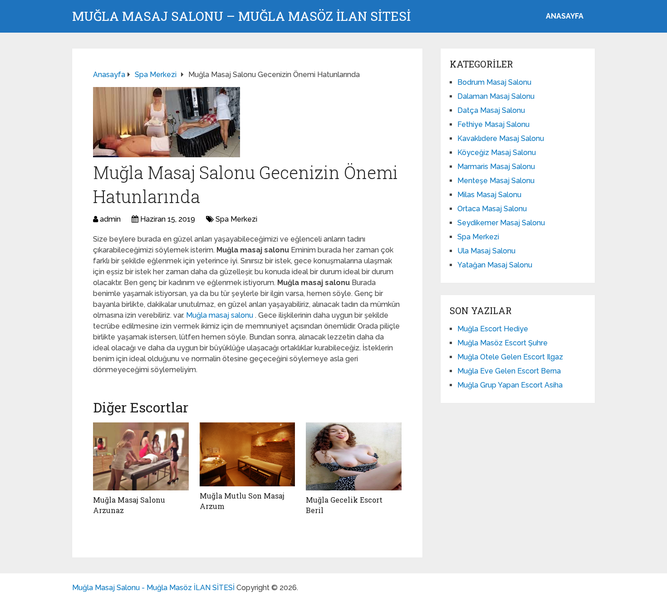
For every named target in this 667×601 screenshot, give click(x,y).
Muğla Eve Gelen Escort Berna (509, 371)
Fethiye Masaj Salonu (493, 124)
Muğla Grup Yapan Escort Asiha (510, 385)
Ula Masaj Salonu (486, 251)
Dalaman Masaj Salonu (496, 96)
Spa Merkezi (236, 219)
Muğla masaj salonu (220, 315)
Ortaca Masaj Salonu (492, 208)
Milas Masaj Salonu (489, 194)
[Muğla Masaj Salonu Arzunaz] (141, 456)
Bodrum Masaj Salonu (494, 82)
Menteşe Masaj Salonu (496, 180)
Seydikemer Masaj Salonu (501, 222)
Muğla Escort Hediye (492, 329)
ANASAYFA (565, 16)
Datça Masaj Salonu (491, 110)
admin (110, 219)
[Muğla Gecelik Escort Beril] (354, 456)
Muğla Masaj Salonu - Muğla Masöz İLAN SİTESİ (153, 587)
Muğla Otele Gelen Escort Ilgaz (510, 357)
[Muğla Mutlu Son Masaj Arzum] (247, 454)
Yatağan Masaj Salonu (494, 265)
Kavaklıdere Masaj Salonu (500, 138)
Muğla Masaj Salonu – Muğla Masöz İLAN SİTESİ (241, 16)
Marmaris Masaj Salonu (496, 166)
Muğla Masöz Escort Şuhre (502, 343)
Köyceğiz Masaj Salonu (496, 152)
